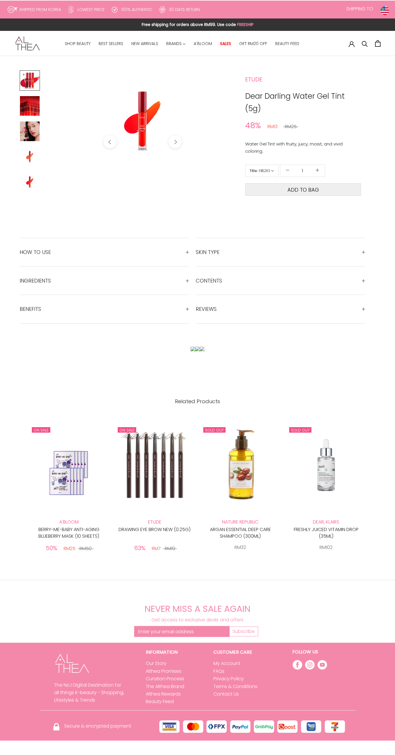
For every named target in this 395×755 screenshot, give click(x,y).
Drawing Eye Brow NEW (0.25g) (155, 529)
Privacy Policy (228, 678)
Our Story (156, 663)
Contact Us (226, 694)
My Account (226, 663)
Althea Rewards (163, 694)
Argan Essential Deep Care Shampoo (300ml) (240, 532)
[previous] (110, 141)
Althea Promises (163, 671)
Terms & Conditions (235, 686)
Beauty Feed (160, 701)
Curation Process (165, 678)
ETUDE (253, 79)
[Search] (365, 43)
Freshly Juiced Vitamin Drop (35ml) (326, 532)
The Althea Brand (165, 686)
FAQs (218, 671)
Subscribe (243, 631)
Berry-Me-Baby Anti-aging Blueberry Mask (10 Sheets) (68, 532)
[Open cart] (378, 43)
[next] (175, 141)
